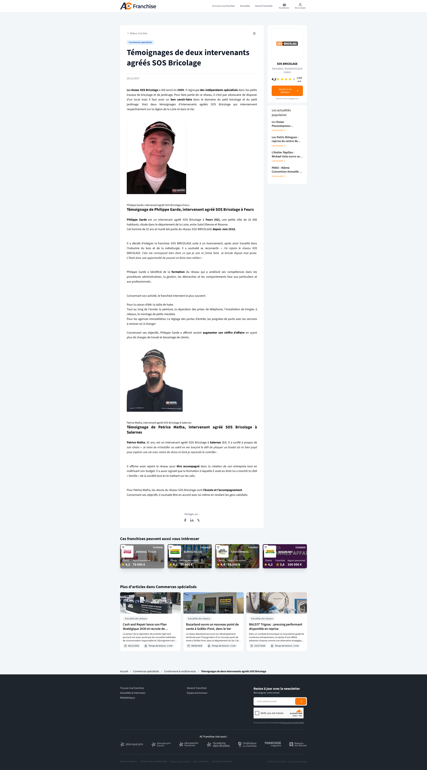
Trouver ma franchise (132, 688)
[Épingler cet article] (254, 33)
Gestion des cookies (180, 761)
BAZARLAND (286, 552)
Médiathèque (127, 698)
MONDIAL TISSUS (146, 552)
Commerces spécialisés (140, 42)
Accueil (124, 671)
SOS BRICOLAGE (287, 64)
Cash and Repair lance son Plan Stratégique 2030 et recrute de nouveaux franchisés (145, 628)
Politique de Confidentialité (292, 722)
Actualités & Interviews (132, 693)
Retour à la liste (138, 33)
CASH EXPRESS (240, 552)
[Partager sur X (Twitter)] (198, 520)
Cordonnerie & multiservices (180, 671)
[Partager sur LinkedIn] (191, 520)
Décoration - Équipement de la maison (287, 70)
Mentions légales (128, 761)
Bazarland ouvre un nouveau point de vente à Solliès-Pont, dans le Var (212, 626)
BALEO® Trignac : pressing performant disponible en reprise (275, 626)
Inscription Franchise (222, 761)
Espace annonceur (197, 693)
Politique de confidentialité (153, 761)
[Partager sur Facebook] (185, 520)
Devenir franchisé (196, 688)
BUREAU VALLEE (193, 552)
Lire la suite (277, 130)
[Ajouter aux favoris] (123, 547)
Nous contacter (200, 761)
